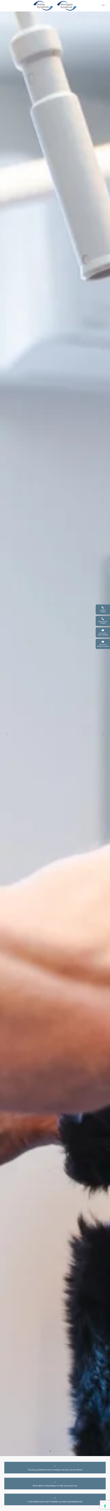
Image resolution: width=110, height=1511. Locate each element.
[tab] (50, 1451)
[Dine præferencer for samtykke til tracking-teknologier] (105, 1506)
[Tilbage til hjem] (55, 5)
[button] (103, 5)
